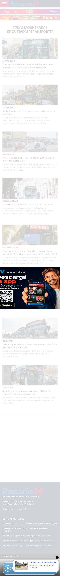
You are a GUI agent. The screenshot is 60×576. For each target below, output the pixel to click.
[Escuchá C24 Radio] (8, 568)
